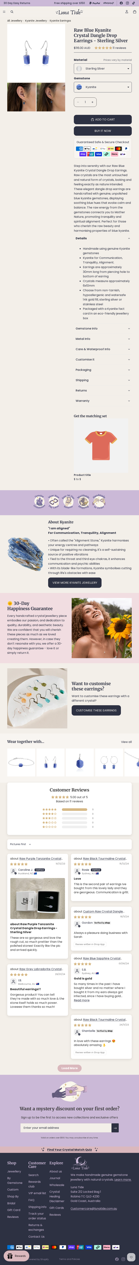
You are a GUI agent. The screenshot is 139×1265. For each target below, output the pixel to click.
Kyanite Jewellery (36, 20)
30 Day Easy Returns (17, 3)
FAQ (31, 1200)
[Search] (12, 12)
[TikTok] (133, 3)
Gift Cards (56, 1208)
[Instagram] (127, 3)
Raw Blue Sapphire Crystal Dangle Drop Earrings (97, 960)
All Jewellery (14, 20)
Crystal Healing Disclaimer (56, 1196)
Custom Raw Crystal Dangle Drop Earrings (98, 913)
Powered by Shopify (38, 1259)
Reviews (13, 1217)
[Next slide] (128, 762)
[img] (19, 864)
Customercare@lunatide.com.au (94, 1208)
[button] (104, 48)
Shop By (13, 1196)
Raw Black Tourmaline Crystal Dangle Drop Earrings (99, 860)
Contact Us (36, 1237)
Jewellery (14, 1171)
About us (55, 1171)
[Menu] (4, 12)
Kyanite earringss (60, 20)
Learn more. (122, 1180)
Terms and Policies (69, 1259)
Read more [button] (82, 1000)
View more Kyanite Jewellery (74, 583)
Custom (12, 1189)
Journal (54, 1178)
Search (33, 1175)
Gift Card (13, 1210)
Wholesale (56, 1185)
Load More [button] (70, 1068)
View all (126, 742)
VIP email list (37, 1193)
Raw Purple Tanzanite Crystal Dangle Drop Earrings (35, 860)
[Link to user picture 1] (37, 898)
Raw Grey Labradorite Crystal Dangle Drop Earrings (36, 971)
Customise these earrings (96, 710)
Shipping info (37, 1207)
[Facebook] (121, 3)
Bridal (11, 1203)
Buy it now (102, 131)
